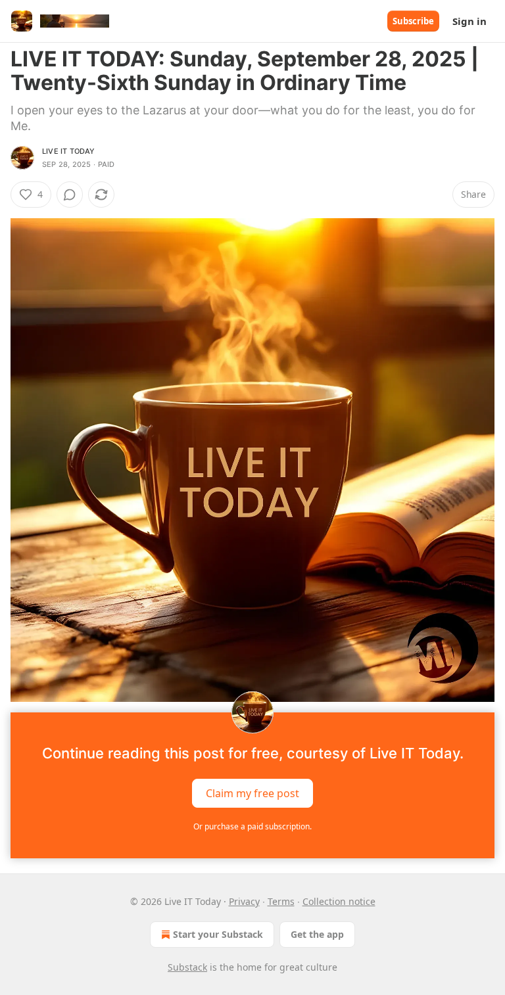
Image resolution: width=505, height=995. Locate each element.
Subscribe (413, 21)
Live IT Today (68, 151)
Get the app (317, 934)
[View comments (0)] (70, 194)
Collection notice (338, 901)
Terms (281, 901)
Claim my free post (252, 793)
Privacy (244, 901)
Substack (187, 967)
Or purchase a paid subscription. (252, 826)
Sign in (469, 21)
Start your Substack (218, 934)
